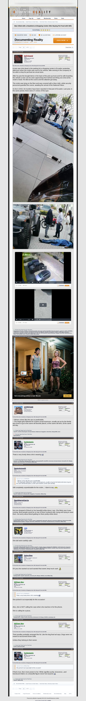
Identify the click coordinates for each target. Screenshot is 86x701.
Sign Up (31, 18)
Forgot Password (26, 693)
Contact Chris (17, 693)
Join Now (61, 40)
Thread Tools (69, 47)
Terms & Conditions (37, 693)
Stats (62, 18)
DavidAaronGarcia (21, 500)
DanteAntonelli (20, 468)
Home (23, 18)
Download (64, 285)
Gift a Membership (57, 693)
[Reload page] (14, 22)
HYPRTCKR (28, 407)
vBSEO (49, 700)
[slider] (55, 282)
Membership (47, 18)
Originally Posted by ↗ (23, 478)
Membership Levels (47, 693)
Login (38, 18)
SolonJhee (28, 555)
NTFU (70, 693)
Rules (56, 18)
